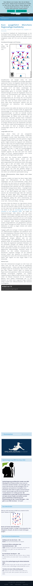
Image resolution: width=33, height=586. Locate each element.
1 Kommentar (15, 434)
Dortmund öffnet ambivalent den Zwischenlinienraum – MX (11, 545)
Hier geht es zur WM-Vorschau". (15, 500)
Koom (4, 541)
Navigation (5, 19)
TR (3, 29)
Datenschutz (18, 584)
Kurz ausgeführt (25, 29)
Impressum (25, 584)
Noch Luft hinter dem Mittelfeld (10, 526)
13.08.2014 (9, 29)
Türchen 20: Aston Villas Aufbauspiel (12, 569)
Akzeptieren (11, 11)
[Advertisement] (16, 361)
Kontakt (6, 584)
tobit (3, 547)
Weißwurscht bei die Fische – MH (11, 540)
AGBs (11, 584)
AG (3, 555)
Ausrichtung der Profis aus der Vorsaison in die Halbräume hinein (16, 210)
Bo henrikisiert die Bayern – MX (11, 553)
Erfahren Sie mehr (21, 11)
